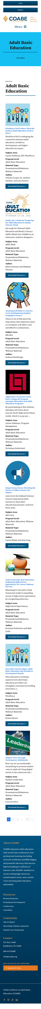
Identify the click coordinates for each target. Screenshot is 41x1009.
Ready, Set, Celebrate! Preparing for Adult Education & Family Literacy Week (19, 222)
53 (27, 819)
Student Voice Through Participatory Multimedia (16, 758)
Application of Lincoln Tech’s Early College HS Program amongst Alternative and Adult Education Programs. (18, 400)
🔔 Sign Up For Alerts (13, 968)
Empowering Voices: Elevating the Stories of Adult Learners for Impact (20, 490)
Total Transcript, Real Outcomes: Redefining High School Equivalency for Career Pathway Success (19, 583)
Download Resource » (17, 186)
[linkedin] (17, 1000)
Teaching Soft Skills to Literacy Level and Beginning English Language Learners (19, 313)
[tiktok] (13, 1000)
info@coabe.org (10, 956)
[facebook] (4, 1000)
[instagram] (8, 1000)
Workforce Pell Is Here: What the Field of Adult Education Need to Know (19, 130)
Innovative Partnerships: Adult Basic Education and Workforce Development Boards (19, 671)
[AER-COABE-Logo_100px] (20, 16)
